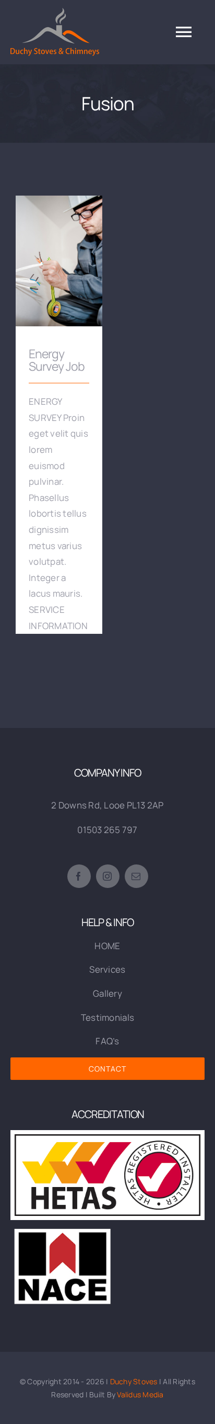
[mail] (136, 876)
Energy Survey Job (59, 253)
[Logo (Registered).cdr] (107, 1135)
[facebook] (79, 876)
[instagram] (108, 876)
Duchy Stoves (134, 1381)
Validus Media (140, 1394)
